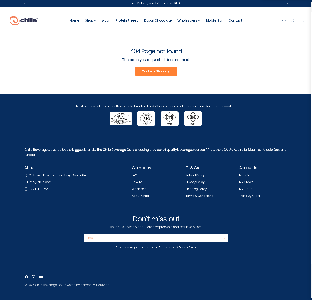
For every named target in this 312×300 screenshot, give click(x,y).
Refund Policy (195, 175)
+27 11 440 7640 (39, 189)
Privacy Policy (195, 182)
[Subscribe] (224, 238)
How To (137, 182)
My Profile (245, 189)
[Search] (284, 20)
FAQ (134, 175)
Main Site (245, 175)
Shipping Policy (196, 189)
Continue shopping (156, 71)
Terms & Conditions (199, 196)
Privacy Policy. (187, 247)
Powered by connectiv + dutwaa (86, 285)
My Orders (246, 182)
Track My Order (249, 196)
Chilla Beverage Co (48, 285)
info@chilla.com (40, 182)
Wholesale (139, 189)
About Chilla (140, 196)
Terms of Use (167, 247)
